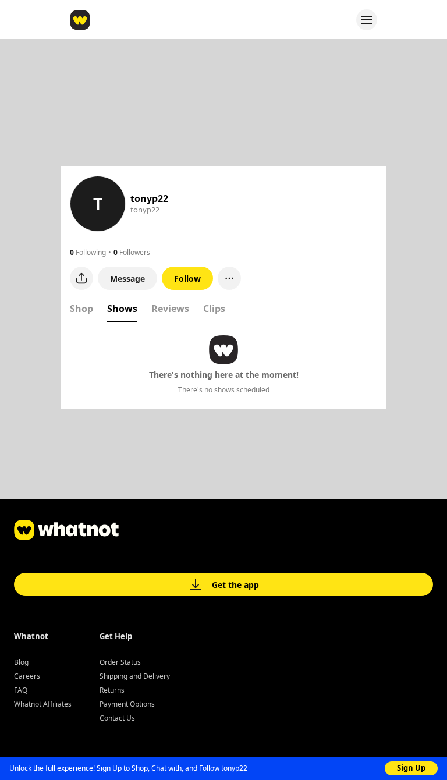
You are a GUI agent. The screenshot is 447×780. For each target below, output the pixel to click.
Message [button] (127, 278)
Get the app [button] (235, 584)
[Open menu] (366, 19)
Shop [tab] (81, 308)
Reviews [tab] (170, 308)
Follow (187, 278)
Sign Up (411, 768)
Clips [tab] (214, 308)
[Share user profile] (81, 278)
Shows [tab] (122, 308)
